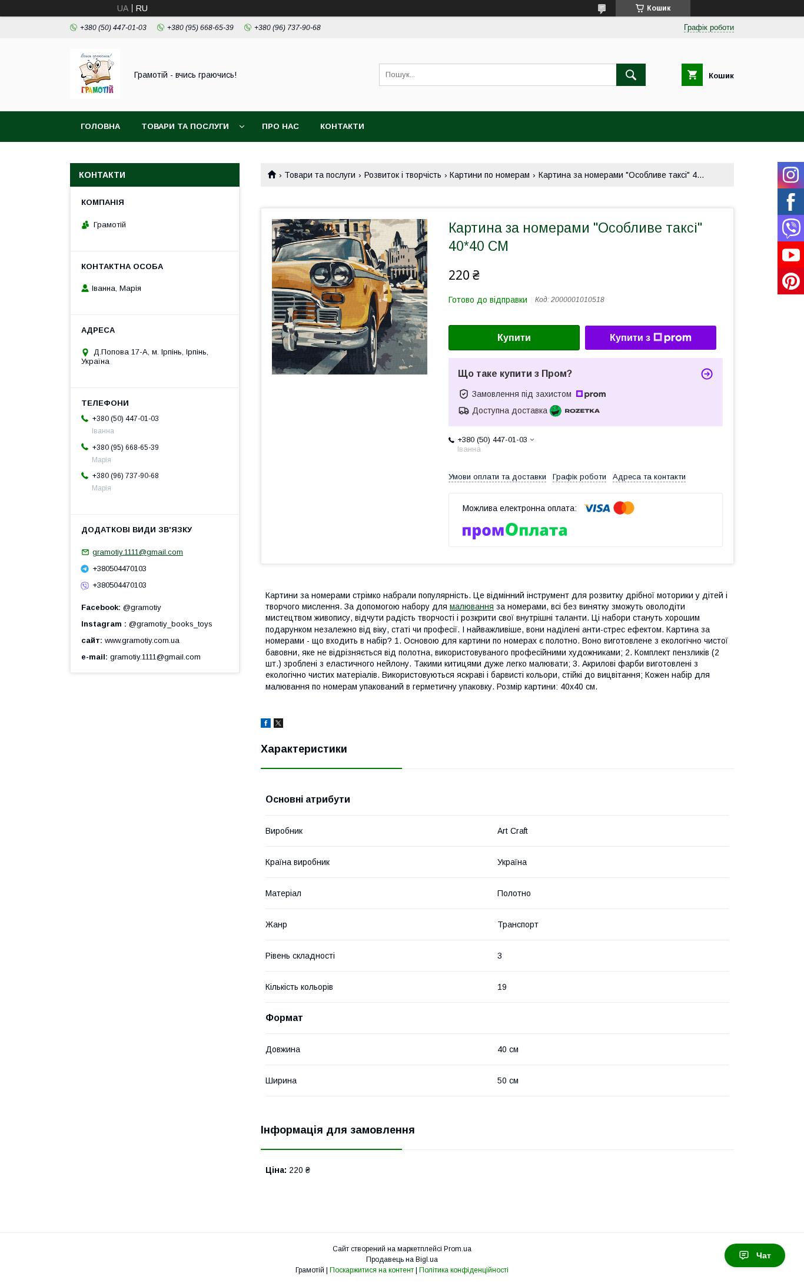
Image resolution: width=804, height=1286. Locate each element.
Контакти (342, 126)
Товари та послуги (185, 126)
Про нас (280, 126)
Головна (100, 126)
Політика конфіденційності (464, 1270)
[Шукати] (631, 75)
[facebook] (266, 725)
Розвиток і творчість (402, 175)
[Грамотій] (95, 96)
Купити (514, 338)
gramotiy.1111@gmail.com (137, 552)
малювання (472, 606)
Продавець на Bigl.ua (402, 1259)
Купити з (630, 338)
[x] (278, 725)
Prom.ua (457, 1249)
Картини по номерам (490, 175)
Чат (763, 1255)
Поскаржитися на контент (372, 1270)
